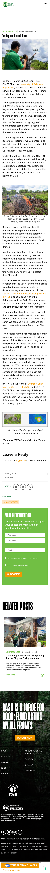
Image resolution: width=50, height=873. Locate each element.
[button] (45, 4)
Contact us (6, 762)
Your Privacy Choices (23, 865)
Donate (4, 774)
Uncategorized (9, 31)
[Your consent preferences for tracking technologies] (45, 868)
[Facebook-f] (3, 832)
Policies (29, 759)
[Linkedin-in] (20, 832)
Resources (30, 771)
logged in (21, 460)
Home (3, 751)
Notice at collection (12, 870)
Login (4, 768)
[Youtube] (9, 832)
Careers (29, 765)
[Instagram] (14, 832)
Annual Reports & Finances (33, 752)
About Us (5, 757)
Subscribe (13, 574)
